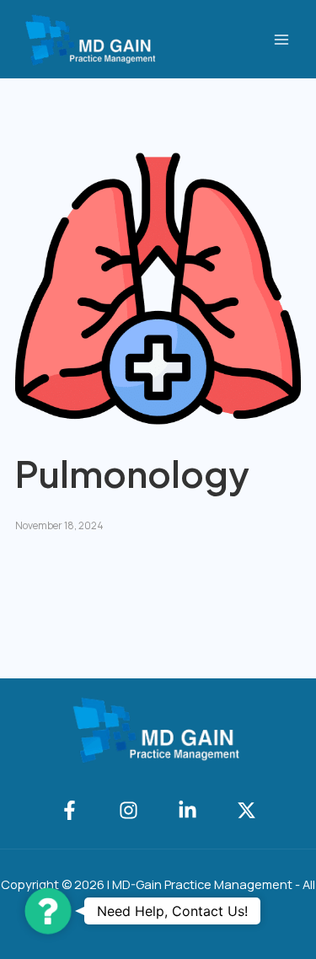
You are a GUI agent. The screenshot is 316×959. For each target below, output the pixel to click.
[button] (48, 911)
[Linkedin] (187, 810)
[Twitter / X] (246, 810)
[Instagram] (128, 810)
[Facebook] (69, 810)
